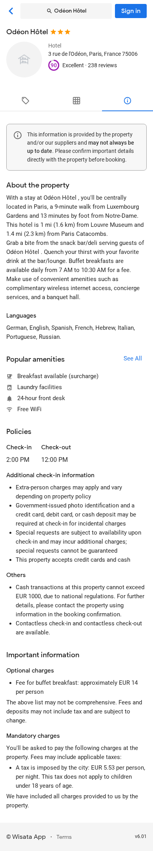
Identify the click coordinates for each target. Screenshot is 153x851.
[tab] (25, 100)
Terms (64, 837)
